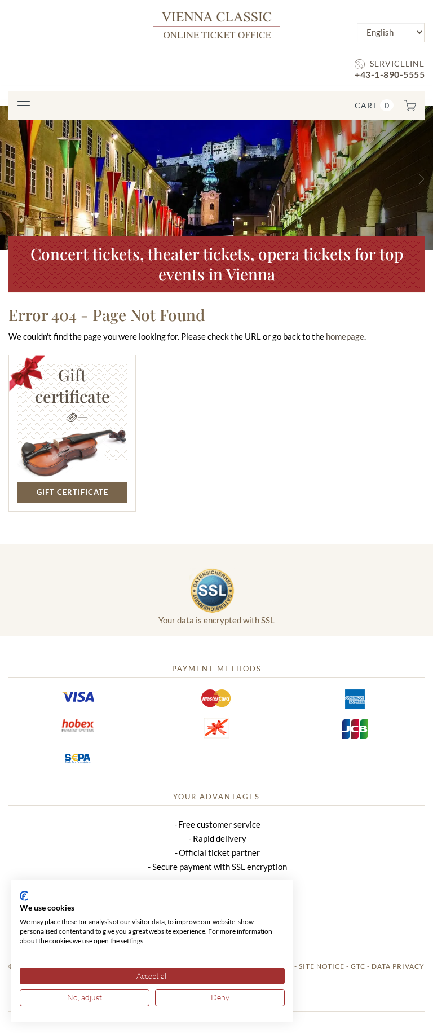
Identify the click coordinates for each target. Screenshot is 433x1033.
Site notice (321, 966)
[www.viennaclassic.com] (216, 24)
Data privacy (398, 966)
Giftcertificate (72, 385)
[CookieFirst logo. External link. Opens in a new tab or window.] (24, 896)
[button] (32, 178)
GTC (358, 966)
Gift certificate (72, 491)
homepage (345, 336)
